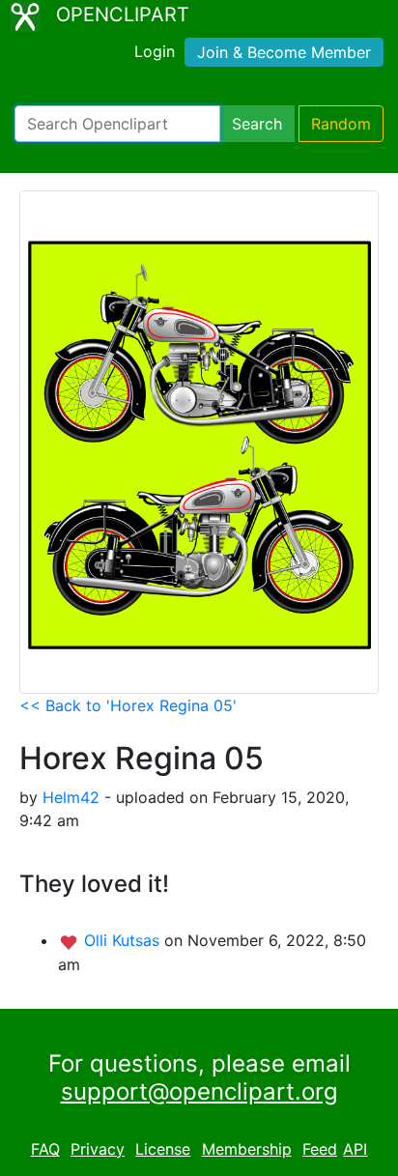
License (162, 1149)
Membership (247, 1149)
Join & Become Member (284, 52)
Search (257, 123)
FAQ (45, 1149)
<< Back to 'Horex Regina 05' (128, 705)
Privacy (98, 1149)
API (355, 1149)
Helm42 (71, 797)
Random (341, 123)
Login (154, 51)
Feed (319, 1149)
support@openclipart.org (199, 1091)
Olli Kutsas (124, 940)
